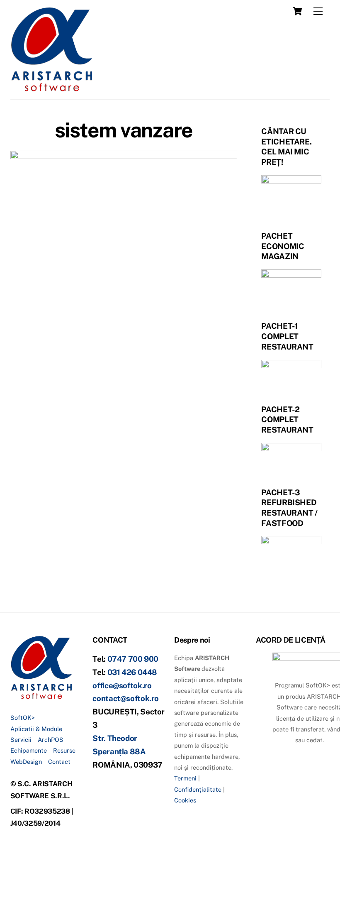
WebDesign (26, 761)
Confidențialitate (197, 789)
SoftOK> (22, 717)
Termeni (185, 778)
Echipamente (28, 750)
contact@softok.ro (125, 698)
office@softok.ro (121, 685)
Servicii (21, 739)
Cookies (185, 800)
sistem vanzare (124, 130)
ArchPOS (50, 739)
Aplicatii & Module (36, 728)
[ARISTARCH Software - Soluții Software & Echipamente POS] (51, 89)
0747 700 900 (133, 658)
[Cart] (297, 11)
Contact (59, 761)
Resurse (64, 750)
